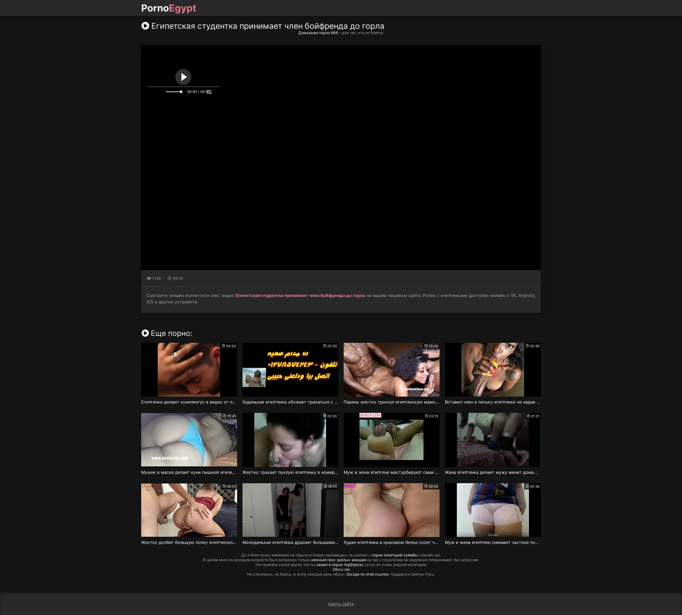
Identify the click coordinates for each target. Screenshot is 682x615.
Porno (168, 8)
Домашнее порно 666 (318, 32)
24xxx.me (341, 569)
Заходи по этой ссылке (367, 574)
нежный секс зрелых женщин (338, 559)
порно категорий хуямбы (395, 555)
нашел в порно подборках (340, 564)
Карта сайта (341, 603)
